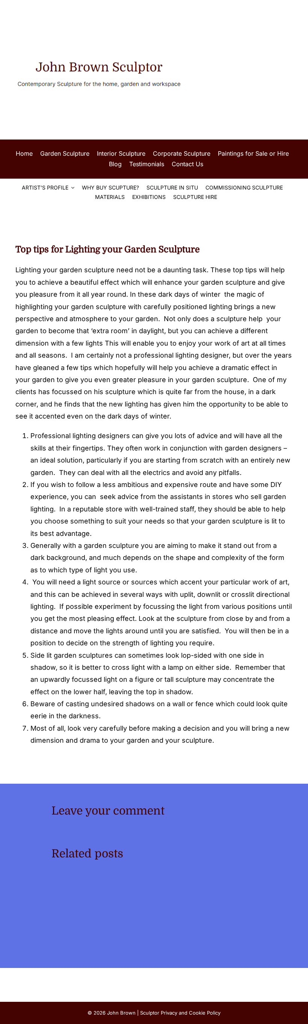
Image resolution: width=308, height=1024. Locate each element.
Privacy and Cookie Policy (190, 1013)
